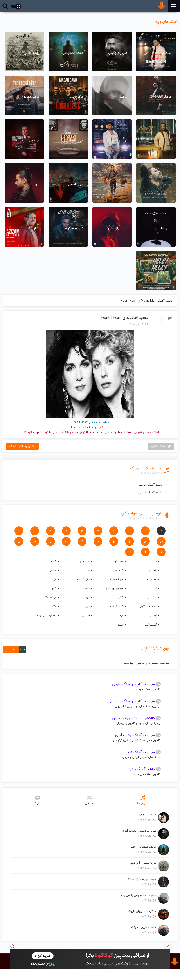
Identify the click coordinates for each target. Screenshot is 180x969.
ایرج (121, 615)
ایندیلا (86, 588)
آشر (54, 588)
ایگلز (53, 606)
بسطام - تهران (147, 814)
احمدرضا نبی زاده (46, 615)
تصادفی (90, 803)
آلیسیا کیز (151, 624)
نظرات (37, 803)
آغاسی (86, 615)
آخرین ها (143, 803)
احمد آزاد (118, 561)
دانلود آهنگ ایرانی (151, 484)
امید (87, 570)
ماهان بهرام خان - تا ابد (142, 878)
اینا (155, 561)
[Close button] (168, 946)
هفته (22, 649)
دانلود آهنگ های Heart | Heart (124, 317)
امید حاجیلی (82, 561)
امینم (120, 624)
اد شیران (152, 597)
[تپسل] (12, 946)
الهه (87, 597)
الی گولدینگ (116, 579)
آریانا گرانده (117, 606)
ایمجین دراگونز (148, 606)
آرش (121, 597)
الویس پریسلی (115, 588)
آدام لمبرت (117, 570)
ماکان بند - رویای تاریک (142, 911)
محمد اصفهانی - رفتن (143, 846)
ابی (54, 579)
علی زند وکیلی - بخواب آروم (139, 830)
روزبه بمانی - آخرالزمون (142, 862)
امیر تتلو (152, 579)
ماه (15, 649)
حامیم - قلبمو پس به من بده (138, 895)
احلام (53, 570)
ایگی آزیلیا (83, 579)
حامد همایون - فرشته (143, 927)
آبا (156, 588)
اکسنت (52, 561)
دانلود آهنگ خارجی (150, 492)
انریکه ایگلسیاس (46, 597)
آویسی (153, 615)
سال (7, 649)
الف (161, 530)
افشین (153, 570)
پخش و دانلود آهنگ (22, 446)
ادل (88, 606)
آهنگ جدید (152, 432)
